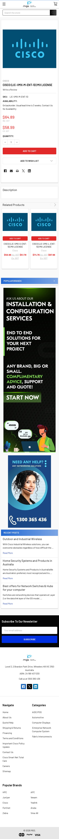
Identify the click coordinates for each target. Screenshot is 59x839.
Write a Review (10, 89)
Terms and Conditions (13, 738)
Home (5, 712)
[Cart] (55, 4)
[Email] (11, 170)
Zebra (5, 813)
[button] (29, 491)
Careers (6, 766)
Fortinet (6, 807)
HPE (5, 792)
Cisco (5, 802)
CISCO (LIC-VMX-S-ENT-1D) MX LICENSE (15, 245)
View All (34, 813)
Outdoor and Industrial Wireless (22, 539)
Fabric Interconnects (42, 736)
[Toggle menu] (4, 4)
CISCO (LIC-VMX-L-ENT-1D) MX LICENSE (43, 245)
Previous (51, 205)
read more (8, 552)
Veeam (34, 797)
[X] (23, 170)
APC (33, 792)
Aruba (33, 807)
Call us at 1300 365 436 (29, 678)
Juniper (6, 797)
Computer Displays (41, 722)
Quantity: (8, 136)
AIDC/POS (37, 712)
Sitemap (7, 771)
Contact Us (8, 752)
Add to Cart (15, 238)
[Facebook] (5, 170)
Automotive (38, 717)
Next (54, 205)
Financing (7, 733)
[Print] (17, 170)
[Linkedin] (29, 170)
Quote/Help (8, 722)
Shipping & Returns (12, 727)
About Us (7, 717)
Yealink (34, 802)
